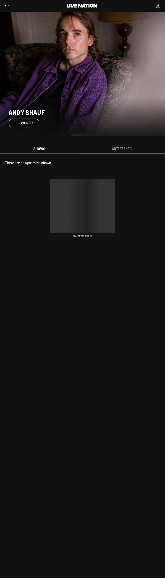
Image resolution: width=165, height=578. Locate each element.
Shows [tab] (39, 148)
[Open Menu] (158, 5)
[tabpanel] (82, 162)
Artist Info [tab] (122, 148)
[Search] (7, 5)
